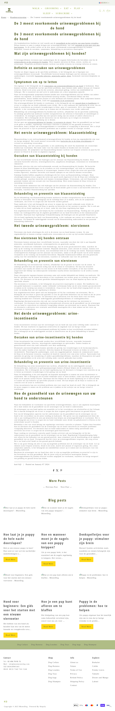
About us (74, 662)
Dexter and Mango (100, 678)
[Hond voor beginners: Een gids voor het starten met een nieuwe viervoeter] (19, 586)
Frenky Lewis (98, 670)
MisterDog (23, 706)
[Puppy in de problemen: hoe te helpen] (95, 586)
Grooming (52, 8)
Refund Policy (76, 678)
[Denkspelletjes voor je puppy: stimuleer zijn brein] (95, 518)
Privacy (73, 674)
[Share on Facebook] (53, 471)
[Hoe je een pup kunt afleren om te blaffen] (57, 586)
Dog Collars (22, 645)
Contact (73, 685)
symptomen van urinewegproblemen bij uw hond (63, 86)
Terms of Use (76, 670)
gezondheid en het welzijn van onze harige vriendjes (77, 43)
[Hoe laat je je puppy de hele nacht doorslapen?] (19, 518)
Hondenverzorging (18, 17)
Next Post (65, 487)
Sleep (47, 13)
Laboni (95, 681)
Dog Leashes (51, 645)
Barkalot (96, 662)
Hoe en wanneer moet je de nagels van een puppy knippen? (55, 540)
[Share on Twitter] (57, 471)
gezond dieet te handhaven (86, 103)
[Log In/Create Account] (104, 11)
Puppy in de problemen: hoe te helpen (93, 605)
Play (77, 8)
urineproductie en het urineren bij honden (31, 62)
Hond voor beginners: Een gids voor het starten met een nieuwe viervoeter (19, 610)
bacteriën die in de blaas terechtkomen (76, 141)
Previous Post (52, 487)
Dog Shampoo (90, 645)
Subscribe (63, 13)
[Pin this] (61, 471)
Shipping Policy (77, 681)
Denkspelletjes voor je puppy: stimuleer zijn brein (94, 538)
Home (3, 17)
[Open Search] (100, 11)
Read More (10, 559)
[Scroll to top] (110, 706)
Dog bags (76, 645)
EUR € (105, 3)
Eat (67, 8)
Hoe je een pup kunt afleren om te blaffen (56, 605)
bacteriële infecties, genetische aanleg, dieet (53, 76)
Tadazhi (95, 674)
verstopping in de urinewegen (62, 100)
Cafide (95, 666)
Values (73, 666)
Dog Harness (37, 645)
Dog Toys (65, 645)
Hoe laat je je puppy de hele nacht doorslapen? (19, 538)
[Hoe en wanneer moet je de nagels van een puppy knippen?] (57, 518)
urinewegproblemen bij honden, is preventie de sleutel (50, 122)
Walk (36, 8)
